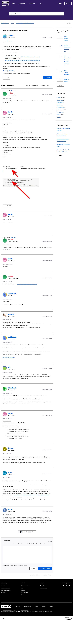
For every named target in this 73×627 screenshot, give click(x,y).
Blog (22, 600)
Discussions (22, 3)
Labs (40, 3)
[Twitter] (63, 591)
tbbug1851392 (25, 73)
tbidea (30, 73)
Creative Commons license (51, 616)
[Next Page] (35, 537)
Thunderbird (12, 70)
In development (60, 109)
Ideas (13, 3)
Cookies (45, 611)
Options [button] (69, 23)
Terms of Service (28, 611)
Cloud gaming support (66, 38)
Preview (50, 546)
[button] (4, 77)
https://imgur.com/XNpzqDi (9, 359)
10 (32, 537)
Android (23, 595)
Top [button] (4, 623)
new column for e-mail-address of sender (14, 30)
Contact (53, 611)
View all (61, 85)
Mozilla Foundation (6, 595)
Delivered (59, 114)
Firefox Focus (24, 597)
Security (20, 73)
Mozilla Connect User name (67, 72)
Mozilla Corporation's (7, 615)
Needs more (60, 102)
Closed (58, 117)
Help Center (43, 591)
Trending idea (60, 100)
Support (60, 3)
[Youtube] (69, 591)
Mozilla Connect (5, 3)
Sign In (68, 3)
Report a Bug (43, 593)
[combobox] (36, 14)
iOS (22, 593)
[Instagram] (66, 591)
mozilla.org (18, 611)
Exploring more (60, 107)
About (3, 591)
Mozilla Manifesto (6, 593)
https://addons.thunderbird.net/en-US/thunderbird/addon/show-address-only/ (24, 57)
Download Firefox (26, 591)
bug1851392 (6, 73)
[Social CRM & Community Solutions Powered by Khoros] (68, 624)
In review (59, 105)
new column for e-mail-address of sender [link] (25, 23)
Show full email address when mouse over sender (28, 284)
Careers (3, 597)
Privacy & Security (14, 73)
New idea (9, 41)
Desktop (5, 70)
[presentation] (4, 548)
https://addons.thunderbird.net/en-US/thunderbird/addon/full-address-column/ (24, 60)
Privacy (37, 611)
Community (32, 3)
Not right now (60, 112)
